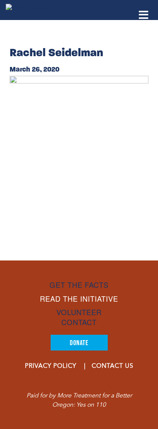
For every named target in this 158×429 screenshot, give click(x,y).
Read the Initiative (79, 299)
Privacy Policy (50, 366)
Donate (79, 343)
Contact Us (112, 366)
